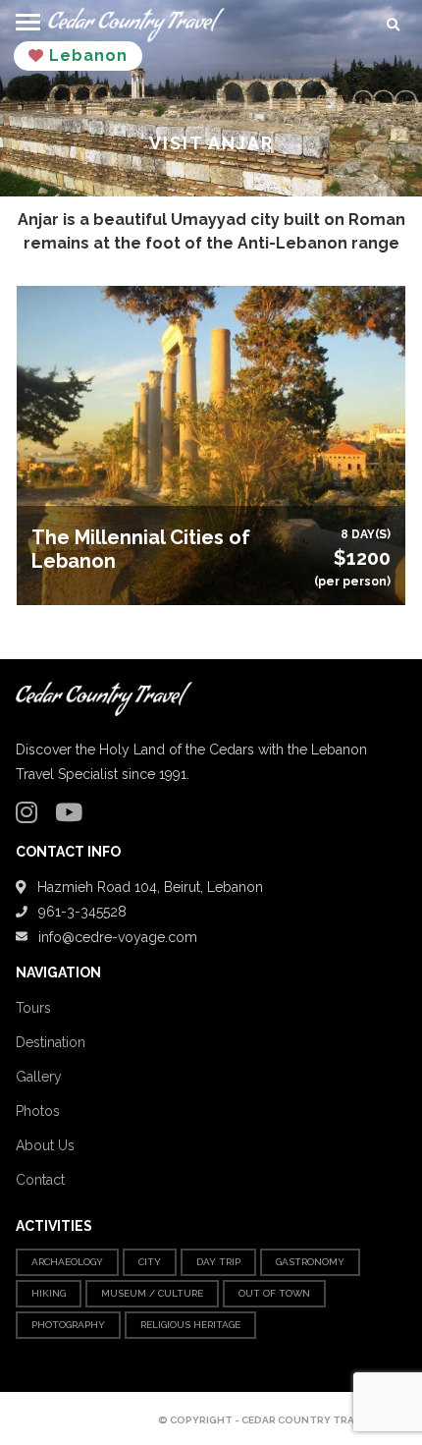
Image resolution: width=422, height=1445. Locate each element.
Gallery (39, 1076)
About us (45, 1145)
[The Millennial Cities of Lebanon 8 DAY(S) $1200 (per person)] (211, 444)
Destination (50, 1042)
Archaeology (67, 1261)
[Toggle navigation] (28, 19)
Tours (33, 1008)
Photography (68, 1324)
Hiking (48, 1293)
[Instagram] (31, 816)
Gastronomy (310, 1261)
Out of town (274, 1293)
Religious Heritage (190, 1324)
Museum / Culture (152, 1293)
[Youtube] (73, 816)
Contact (40, 1180)
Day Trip (218, 1261)
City (149, 1261)
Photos (38, 1111)
